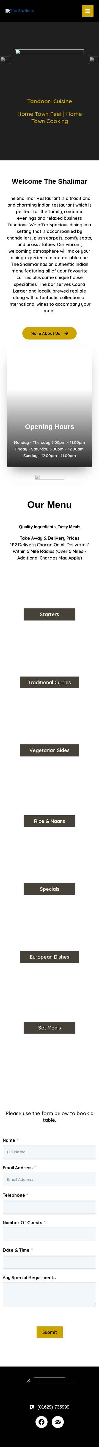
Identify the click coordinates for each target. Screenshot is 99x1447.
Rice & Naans (49, 821)
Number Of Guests (22, 1222)
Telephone (14, 1195)
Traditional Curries (49, 682)
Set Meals (49, 1028)
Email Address (17, 1167)
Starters (49, 614)
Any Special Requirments (29, 1277)
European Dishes (49, 957)
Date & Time (16, 1250)
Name (9, 1140)
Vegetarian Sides (49, 750)
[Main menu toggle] (88, 11)
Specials (49, 889)
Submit (49, 1332)
